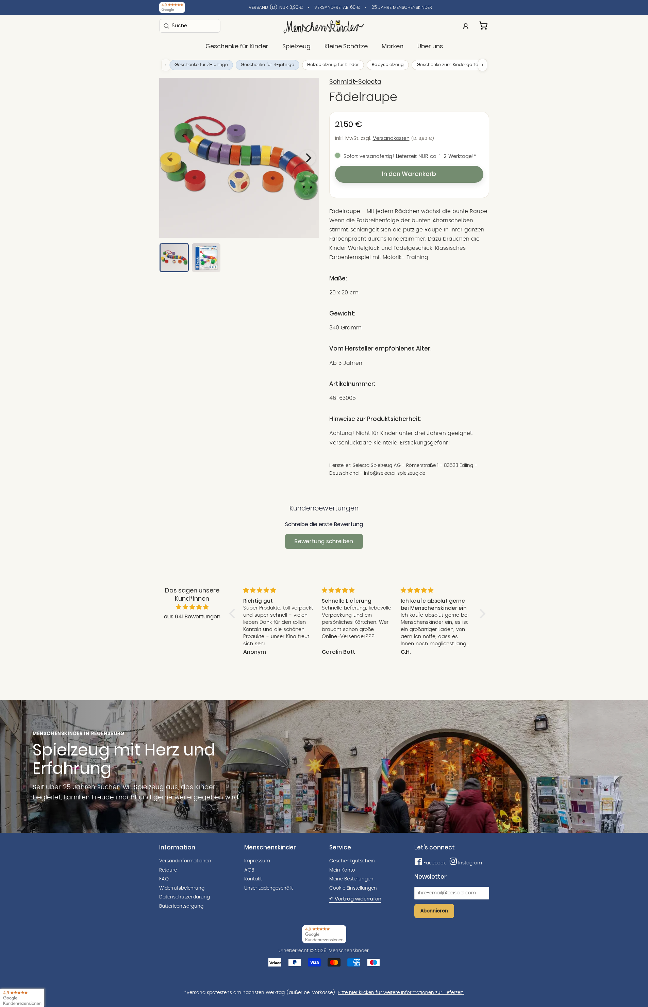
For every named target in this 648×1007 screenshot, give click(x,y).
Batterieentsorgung (181, 906)
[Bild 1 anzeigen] (174, 257)
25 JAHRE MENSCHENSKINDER (401, 7)
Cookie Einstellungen (353, 888)
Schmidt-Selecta (355, 81)
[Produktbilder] (239, 158)
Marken (392, 46)
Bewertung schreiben (324, 541)
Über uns (430, 46)
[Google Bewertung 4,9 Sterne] (22, 998)
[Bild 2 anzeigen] (206, 257)
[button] (233, 613)
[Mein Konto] (465, 25)
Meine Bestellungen (351, 879)
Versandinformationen (185, 861)
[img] (192, 607)
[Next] (308, 158)
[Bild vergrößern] (239, 158)
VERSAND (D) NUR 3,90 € (276, 7)
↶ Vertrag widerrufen (355, 898)
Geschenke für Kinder (236, 46)
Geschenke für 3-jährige (201, 65)
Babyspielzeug (388, 65)
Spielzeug (296, 46)
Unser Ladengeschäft (268, 888)
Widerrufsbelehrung (181, 888)
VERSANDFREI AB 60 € (337, 7)
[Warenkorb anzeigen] (484, 24)
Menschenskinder (349, 950)
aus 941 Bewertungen (192, 616)
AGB (249, 870)
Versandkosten (391, 138)
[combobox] (189, 25)
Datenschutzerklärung (184, 897)
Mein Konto (342, 870)
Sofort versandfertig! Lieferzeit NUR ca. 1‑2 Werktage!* (410, 156)
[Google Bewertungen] (172, 7)
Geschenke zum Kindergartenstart (454, 65)
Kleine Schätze (346, 46)
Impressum (257, 861)
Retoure (168, 870)
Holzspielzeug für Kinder (333, 65)
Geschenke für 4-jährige (267, 65)
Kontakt (253, 879)
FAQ (164, 879)
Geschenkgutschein (352, 861)
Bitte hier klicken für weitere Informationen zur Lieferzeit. (401, 992)
